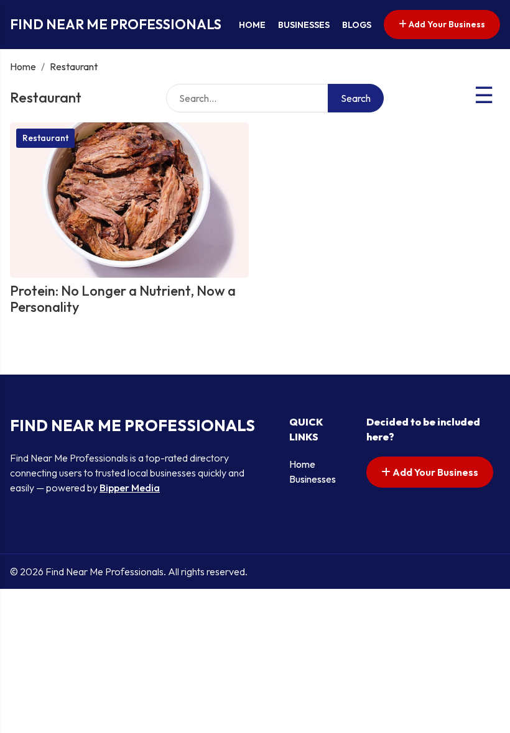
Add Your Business (446, 24)
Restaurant (45, 137)
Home (252, 24)
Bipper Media (130, 487)
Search (356, 98)
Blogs (356, 24)
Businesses (304, 24)
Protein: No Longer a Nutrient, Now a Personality (123, 299)
